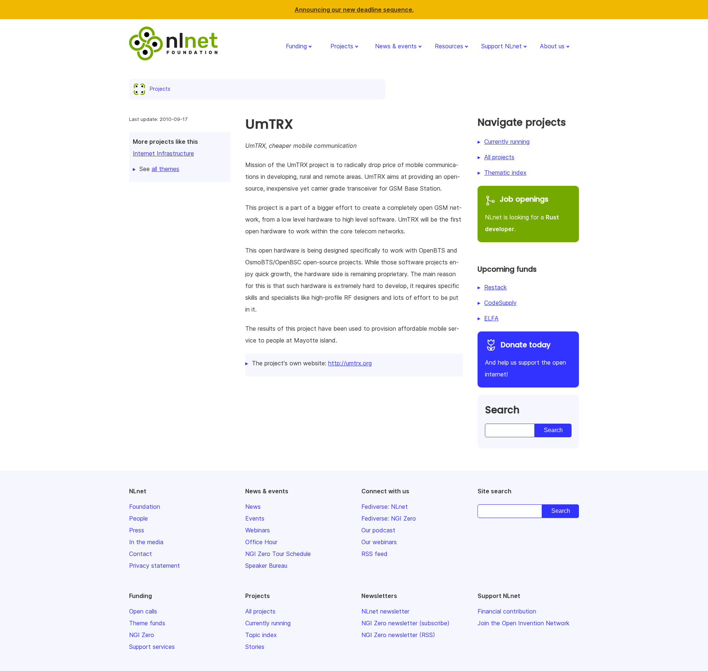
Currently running (507, 141)
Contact (140, 553)
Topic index (261, 635)
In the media (146, 542)
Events (254, 518)
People (138, 518)
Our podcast (378, 530)
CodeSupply (500, 302)
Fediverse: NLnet (384, 506)
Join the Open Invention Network (523, 623)
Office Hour (261, 542)
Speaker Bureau (266, 565)
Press (136, 530)
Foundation (144, 506)
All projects (499, 157)
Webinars (257, 530)
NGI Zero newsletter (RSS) (398, 635)
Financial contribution (507, 611)
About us (552, 46)
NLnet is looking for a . (522, 213)
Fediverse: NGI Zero (388, 518)
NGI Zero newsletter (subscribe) (405, 623)
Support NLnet (501, 46)
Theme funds (147, 623)
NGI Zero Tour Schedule (278, 553)
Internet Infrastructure (163, 153)
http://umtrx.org (350, 363)
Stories (254, 646)
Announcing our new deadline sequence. (354, 9)
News (253, 506)
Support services (152, 646)
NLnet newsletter (385, 611)
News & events (396, 46)
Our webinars (379, 542)
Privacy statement (154, 565)
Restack (495, 287)
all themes (165, 169)
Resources (449, 46)
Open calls (143, 611)
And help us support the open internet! (525, 359)
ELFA (491, 318)
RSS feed (374, 553)
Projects (341, 46)
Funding (296, 46)
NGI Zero (141, 635)
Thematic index (505, 172)
